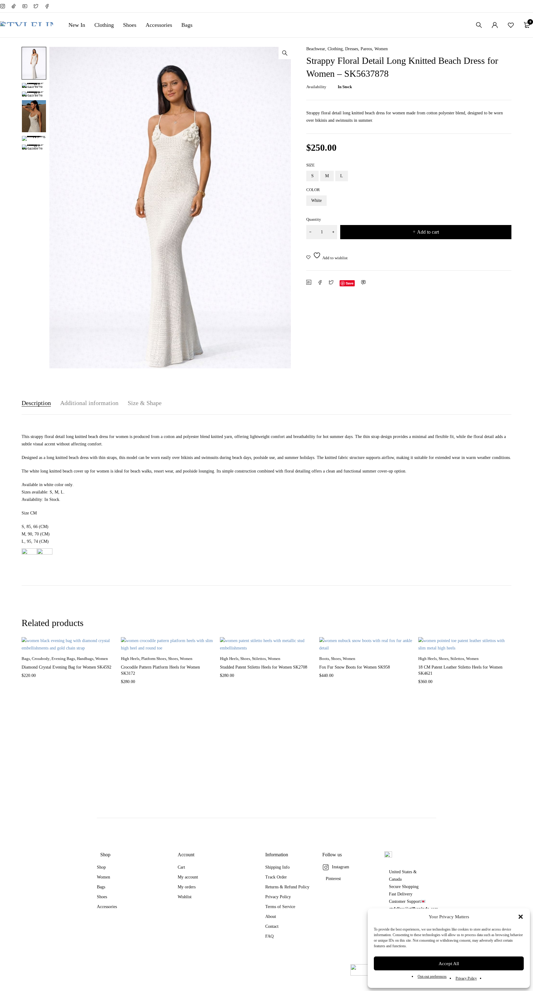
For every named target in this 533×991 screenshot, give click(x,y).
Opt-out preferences (432, 976)
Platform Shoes (153, 658)
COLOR (313, 189)
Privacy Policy (466, 978)
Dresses (351, 49)
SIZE (310, 165)
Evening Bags (63, 658)
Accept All (449, 963)
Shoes (173, 658)
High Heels (130, 658)
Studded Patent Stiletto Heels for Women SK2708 (263, 667)
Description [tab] (36, 402)
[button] (521, 917)
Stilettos (259, 658)
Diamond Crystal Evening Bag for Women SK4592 (66, 667)
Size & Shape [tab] (145, 402)
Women (381, 49)
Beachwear (315, 49)
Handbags (85, 658)
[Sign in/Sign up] (495, 25)
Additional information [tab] (89, 402)
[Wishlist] (511, 25)
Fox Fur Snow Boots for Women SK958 (354, 667)
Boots (324, 658)
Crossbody (41, 658)
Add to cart (428, 232)
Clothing (335, 49)
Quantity (313, 219)
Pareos (366, 49)
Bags (26, 658)
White (316, 200)
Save (349, 283)
